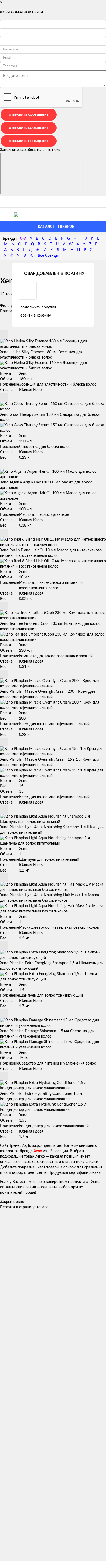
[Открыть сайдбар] (6, 201)
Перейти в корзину (34, 315)
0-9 (23, 239)
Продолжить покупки (37, 307)
